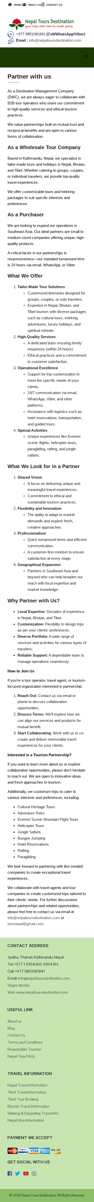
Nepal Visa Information (26, 1120)
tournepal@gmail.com (25, 924)
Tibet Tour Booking (23, 1099)
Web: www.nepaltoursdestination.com (38, 992)
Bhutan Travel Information (29, 1106)
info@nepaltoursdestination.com (54, 40)
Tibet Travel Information (27, 1092)
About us (15, 1021)
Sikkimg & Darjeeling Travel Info (33, 1113)
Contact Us (54, 5)
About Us (34, 5)
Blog (11, 1028)
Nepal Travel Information (27, 1085)
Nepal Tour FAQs (21, 1056)
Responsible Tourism (24, 1049)
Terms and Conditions (25, 1042)
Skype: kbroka (19, 985)
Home (18, 5)
